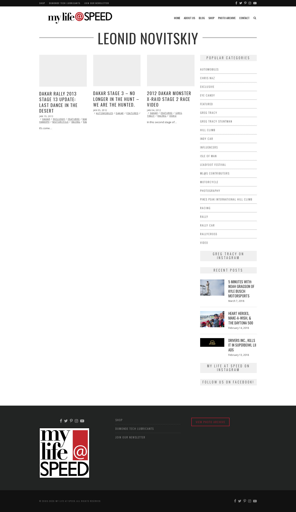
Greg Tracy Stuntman (216, 121)
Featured (74, 118)
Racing (75, 121)
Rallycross (208, 234)
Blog (202, 18)
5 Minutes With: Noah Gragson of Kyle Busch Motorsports (241, 288)
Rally (204, 216)
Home (177, 18)
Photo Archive (227, 18)
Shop (42, 3)
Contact (244, 18)
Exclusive (59, 118)
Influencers (209, 147)
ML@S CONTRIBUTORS (215, 173)
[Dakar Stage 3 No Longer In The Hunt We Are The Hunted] (117, 70)
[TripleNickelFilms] (255, 3)
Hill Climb (207, 130)
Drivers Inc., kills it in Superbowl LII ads (242, 345)
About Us (189, 18)
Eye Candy (207, 95)
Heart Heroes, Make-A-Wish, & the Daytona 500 (240, 318)
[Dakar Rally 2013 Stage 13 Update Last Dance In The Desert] (63, 71)
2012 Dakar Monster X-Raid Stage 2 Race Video (169, 99)
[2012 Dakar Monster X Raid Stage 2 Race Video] (171, 70)
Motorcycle (60, 121)
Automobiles (104, 113)
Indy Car (206, 138)
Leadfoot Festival (213, 164)
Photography (210, 190)
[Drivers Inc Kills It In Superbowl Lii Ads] (212, 342)
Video (173, 115)
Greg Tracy (208, 112)
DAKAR (46, 118)
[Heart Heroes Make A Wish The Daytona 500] (212, 319)
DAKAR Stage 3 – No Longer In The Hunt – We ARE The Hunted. (116, 99)
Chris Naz (207, 78)
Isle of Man (208, 156)
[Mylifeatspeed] (236, 3)
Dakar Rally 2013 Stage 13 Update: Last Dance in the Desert (58, 102)
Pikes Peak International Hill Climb (226, 199)
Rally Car (207, 225)
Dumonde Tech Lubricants (64, 3)
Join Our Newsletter (96, 3)
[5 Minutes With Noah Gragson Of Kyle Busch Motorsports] (212, 287)
